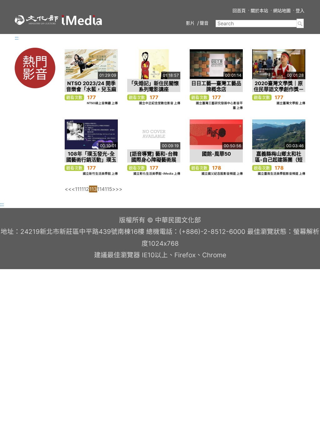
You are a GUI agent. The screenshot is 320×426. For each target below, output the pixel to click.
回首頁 (239, 10)
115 (108, 189)
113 (93, 189)
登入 (300, 10)
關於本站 (259, 10)
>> (119, 189)
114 (101, 189)
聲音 (204, 23)
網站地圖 (282, 10)
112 (85, 189)
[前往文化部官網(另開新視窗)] (36, 20)
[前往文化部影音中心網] (82, 20)
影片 (190, 23)
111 (78, 189)
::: (16, 38)
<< (68, 189)
